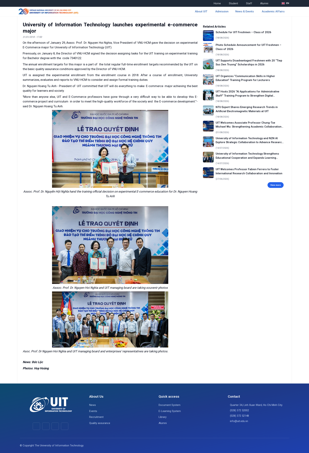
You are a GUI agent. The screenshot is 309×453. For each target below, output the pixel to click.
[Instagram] (55, 426)
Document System (169, 405)
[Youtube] (46, 426)
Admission (222, 11)
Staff (249, 3)
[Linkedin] (64, 426)
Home (217, 3)
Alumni (264, 3)
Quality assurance (99, 423)
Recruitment (96, 417)
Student (233, 3)
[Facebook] (36, 426)
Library (162, 417)
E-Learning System (170, 411)
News (92, 405)
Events (93, 411)
